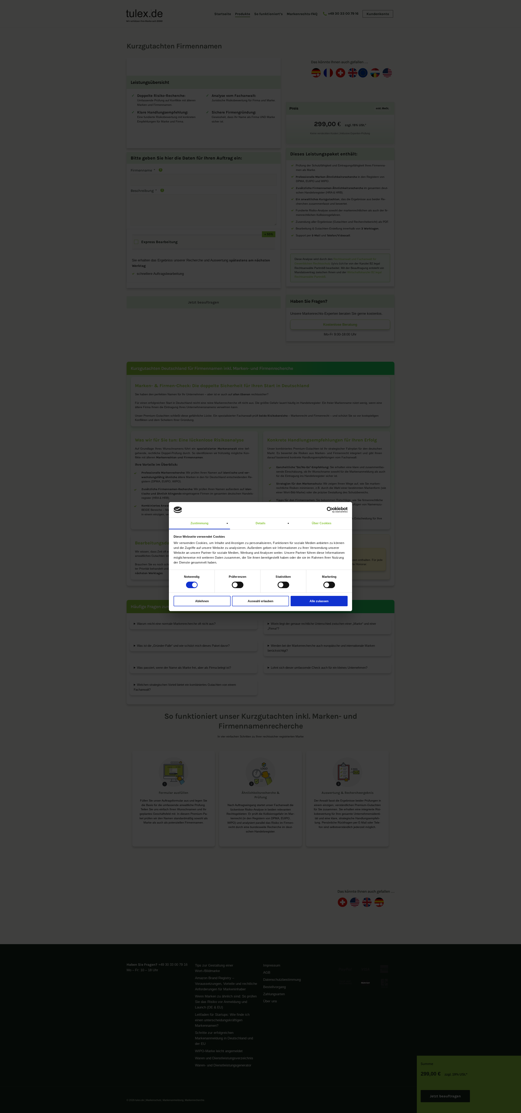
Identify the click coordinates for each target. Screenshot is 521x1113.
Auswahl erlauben (260, 601)
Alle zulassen (319, 601)
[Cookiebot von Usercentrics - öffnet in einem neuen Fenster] (330, 510)
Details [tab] (261, 523)
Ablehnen (202, 601)
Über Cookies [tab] (321, 523)
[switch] (237, 585)
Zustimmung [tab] (199, 523)
